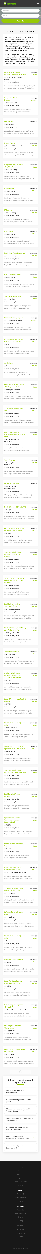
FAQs (20, 1178)
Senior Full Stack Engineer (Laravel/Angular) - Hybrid (13, 982)
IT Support (8, 210)
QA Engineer (8, 363)
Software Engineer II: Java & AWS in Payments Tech (13, 889)
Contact (20, 1171)
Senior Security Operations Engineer (13, 845)
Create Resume (20, 1213)
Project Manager (10, 143)
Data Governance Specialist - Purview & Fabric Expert (14, 868)
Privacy (20, 1185)
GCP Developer (9, 121)
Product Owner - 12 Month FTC (15, 507)
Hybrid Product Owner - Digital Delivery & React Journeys (14, 530)
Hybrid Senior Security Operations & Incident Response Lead (12, 820)
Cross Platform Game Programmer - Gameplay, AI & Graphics (14, 434)
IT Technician (9, 231)
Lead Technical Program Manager (12, 795)
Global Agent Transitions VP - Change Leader (14, 1027)
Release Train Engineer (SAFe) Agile (14, 724)
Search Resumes (20, 1197)
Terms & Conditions (20, 1182)
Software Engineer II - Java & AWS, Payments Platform (14, 386)
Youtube (20, 1236)
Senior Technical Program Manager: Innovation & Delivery (15, 771)
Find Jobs (20, 21)
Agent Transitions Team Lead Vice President (14, 1050)
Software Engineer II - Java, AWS (13, 409)
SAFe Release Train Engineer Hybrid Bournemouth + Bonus (14, 748)
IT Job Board (24, 1248)
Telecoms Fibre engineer (12, 296)
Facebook (20, 1226)
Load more (21, 1072)
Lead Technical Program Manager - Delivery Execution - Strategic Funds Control (14, 675)
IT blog (20, 1221)
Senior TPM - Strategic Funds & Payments (15, 700)
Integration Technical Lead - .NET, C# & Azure (14, 166)
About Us (20, 1174)
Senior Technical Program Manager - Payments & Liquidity (13, 554)
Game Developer (10, 460)
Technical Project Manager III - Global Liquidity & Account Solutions (14, 580)
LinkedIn (22, 1233)
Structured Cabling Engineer (13, 318)
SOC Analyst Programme (12, 275)
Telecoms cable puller (11, 651)
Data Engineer (9, 188)
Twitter (21, 1229)
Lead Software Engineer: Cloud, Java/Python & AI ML (15, 629)
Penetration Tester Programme (14, 253)
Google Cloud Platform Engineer (12, 99)
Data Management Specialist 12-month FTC (14, 1006)
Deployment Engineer (11, 483)
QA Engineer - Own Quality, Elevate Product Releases (13, 340)
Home (20, 1167)
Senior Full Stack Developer (13, 959)
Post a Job (20, 1194)
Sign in (20, 1201)
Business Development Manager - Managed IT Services (15, 73)
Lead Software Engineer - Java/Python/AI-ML (13, 605)
